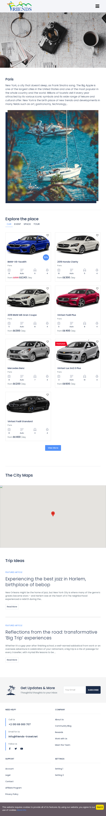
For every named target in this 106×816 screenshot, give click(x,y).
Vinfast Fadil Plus (66, 315)
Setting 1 (59, 768)
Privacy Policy (11, 794)
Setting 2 (59, 775)
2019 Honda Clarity (67, 261)
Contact (9, 781)
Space (27, 224)
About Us (59, 719)
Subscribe (93, 690)
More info (21, 810)
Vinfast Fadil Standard (20, 421)
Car (9, 224)
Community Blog (63, 726)
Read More (12, 606)
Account (9, 768)
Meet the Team (62, 745)
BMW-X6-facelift (17, 261)
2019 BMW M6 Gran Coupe (22, 315)
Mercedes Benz (16, 368)
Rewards (59, 732)
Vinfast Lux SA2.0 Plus (69, 368)
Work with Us (61, 738)
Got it (100, 807)
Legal (7, 775)
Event (17, 224)
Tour (37, 224)
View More (53, 447)
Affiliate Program (13, 787)
